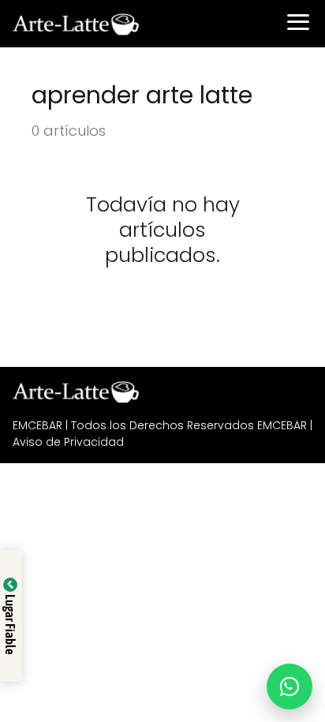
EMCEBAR (37, 425)
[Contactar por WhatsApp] (289, 686)
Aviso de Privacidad (68, 442)
